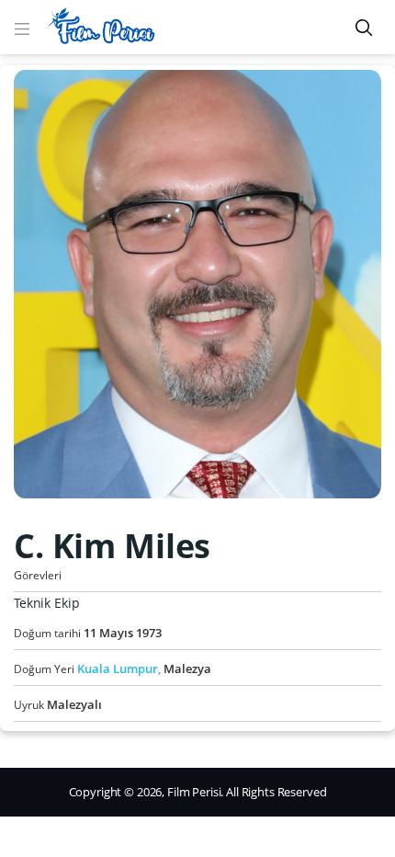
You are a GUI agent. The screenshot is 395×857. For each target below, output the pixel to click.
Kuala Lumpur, (120, 668)
